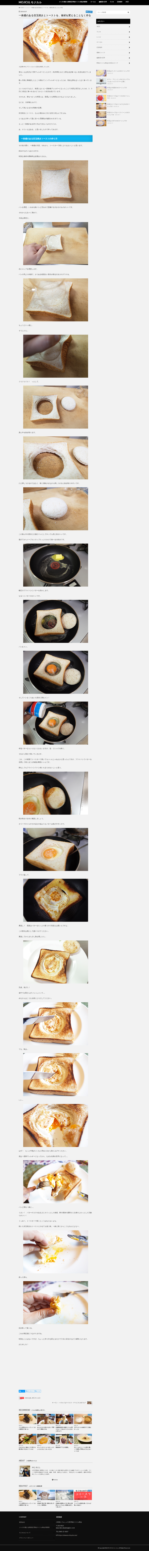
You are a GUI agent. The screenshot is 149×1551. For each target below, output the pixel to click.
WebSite (56, 1479)
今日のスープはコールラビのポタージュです (118, 105)
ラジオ (112, 2)
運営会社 (22, 1522)
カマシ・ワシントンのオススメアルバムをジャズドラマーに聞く (118, 81)
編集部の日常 (103, 2)
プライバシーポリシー (26, 1538)
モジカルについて (25, 1532)
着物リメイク (101, 52)
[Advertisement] (56, 1366)
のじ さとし (36, 1467)
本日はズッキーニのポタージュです (118, 72)
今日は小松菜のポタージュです (117, 89)
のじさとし (30, 1391)
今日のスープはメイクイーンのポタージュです (118, 114)
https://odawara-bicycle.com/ (67, 1535)
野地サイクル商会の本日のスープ (107, 63)
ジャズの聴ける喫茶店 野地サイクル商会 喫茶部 (73, 2)
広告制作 (119, 2)
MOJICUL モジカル (30, 2)
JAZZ (127, 2)
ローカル (93, 2)
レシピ (22, 1391)
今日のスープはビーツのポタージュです (118, 97)
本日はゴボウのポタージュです (117, 122)
